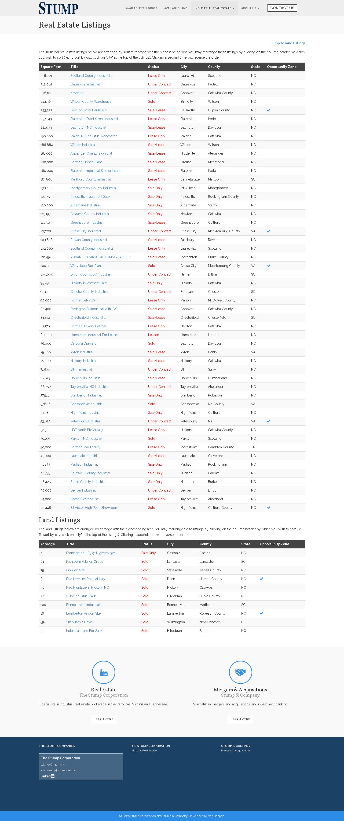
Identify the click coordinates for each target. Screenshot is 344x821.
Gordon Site (75, 570)
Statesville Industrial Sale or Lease (95, 171)
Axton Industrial (82, 352)
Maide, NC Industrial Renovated (93, 136)
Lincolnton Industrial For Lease (93, 335)
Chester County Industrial (89, 292)
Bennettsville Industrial (83, 605)
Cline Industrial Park (81, 596)
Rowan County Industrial (88, 240)
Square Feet (51, 67)
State (255, 67)
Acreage (47, 544)
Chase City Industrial (85, 231)
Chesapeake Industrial (86, 404)
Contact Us (282, 8)
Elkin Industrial (81, 369)
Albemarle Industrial (85, 205)
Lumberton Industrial (86, 395)
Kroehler (77, 93)
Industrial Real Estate (213, 8)
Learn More (103, 719)
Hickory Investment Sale (88, 283)
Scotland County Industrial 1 (91, 76)
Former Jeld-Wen (83, 300)
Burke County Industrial (88, 482)
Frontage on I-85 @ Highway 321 (90, 553)
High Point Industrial (85, 412)
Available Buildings (141, 8)
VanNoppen (216, 816)
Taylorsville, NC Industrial (89, 387)
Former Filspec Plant (86, 162)
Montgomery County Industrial (93, 188)
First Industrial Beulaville (88, 110)
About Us (249, 8)
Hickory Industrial (83, 361)
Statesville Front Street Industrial (94, 119)
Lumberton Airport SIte (83, 613)
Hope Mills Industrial (85, 378)
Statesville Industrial (85, 84)
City (183, 67)
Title (74, 67)
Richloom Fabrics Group (84, 561)
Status (153, 67)
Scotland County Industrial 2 (91, 248)
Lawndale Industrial (84, 456)
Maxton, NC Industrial (86, 438)
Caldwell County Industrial (90, 473)
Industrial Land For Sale (84, 631)
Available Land (175, 8)
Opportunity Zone (282, 67)
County (214, 67)
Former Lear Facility (85, 447)
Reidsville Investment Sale (90, 196)
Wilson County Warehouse (90, 101)
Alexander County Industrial (91, 153)
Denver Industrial (83, 490)
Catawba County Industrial (90, 214)
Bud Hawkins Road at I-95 (85, 579)
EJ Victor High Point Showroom (94, 508)
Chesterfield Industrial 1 (88, 317)
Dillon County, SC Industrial (90, 274)
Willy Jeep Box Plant (86, 266)
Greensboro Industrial (86, 222)
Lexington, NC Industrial (88, 127)
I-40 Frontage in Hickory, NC (87, 587)
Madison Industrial (84, 464)
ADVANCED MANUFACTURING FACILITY (100, 257)
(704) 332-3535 (55, 764)
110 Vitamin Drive (79, 622)
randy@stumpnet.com (62, 770)
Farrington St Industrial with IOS (93, 309)
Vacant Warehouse (84, 499)
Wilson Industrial (83, 145)
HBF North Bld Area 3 (86, 430)
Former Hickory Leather (88, 326)
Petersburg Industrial (86, 421)
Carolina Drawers (83, 343)
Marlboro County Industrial (90, 179)
